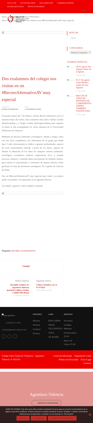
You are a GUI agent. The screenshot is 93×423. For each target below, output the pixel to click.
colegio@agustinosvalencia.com (14, 330)
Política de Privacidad (68, 359)
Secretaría (68, 320)
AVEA (51, 333)
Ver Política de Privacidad (62, 418)
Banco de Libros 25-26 (69, 342)
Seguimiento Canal (82, 356)
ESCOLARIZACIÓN (46, 3)
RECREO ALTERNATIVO (23, 251)
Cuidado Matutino (68, 327)
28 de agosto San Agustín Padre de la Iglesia (83, 69)
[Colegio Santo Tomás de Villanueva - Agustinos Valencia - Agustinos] (27, 19)
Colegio (26, 266)
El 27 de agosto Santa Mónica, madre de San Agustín (83, 84)
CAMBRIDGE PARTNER (65, 3)
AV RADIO (53, 337)
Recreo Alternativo (10, 109)
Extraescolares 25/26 (70, 335)
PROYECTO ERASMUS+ (36, 6)
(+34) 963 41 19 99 (13, 323)
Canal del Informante (62, 356)
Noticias (36, 325)
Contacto (37, 329)
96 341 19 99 (11, 3)
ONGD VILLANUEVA (54, 327)
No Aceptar (39, 418)
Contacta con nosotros (47, 403)
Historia (36, 320)
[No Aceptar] (90, 414)
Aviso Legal (86, 359)
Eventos (36, 333)
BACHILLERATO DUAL (15, 6)
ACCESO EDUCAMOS (27, 3)
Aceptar (23, 418)
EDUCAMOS (54, 320)
